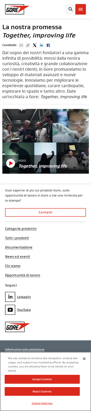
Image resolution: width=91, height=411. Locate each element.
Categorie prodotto (21, 228)
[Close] (84, 358)
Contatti (45, 212)
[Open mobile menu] (80, 9)
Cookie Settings (42, 403)
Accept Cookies (42, 379)
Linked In (41, 45)
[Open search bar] (69, 9)
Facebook (48, 45)
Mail (21, 45)
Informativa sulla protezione (24, 349)
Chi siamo (13, 266)
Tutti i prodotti (17, 238)
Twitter (34, 45)
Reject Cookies (42, 391)
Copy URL (28, 45)
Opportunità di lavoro (22, 275)
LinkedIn (24, 297)
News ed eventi (17, 256)
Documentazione (18, 247)
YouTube (24, 310)
